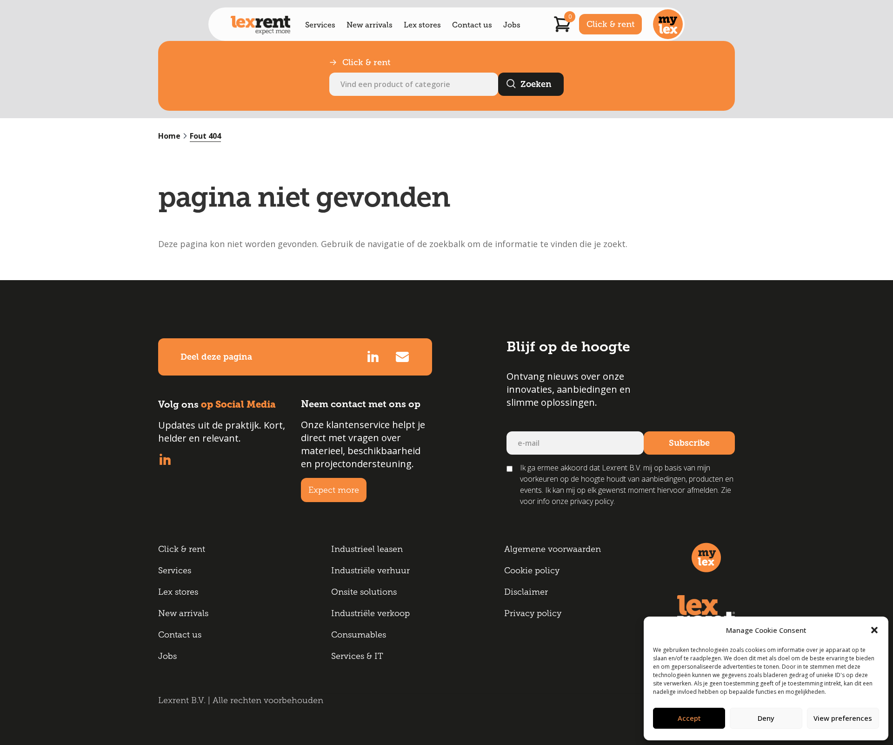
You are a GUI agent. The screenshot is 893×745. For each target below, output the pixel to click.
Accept (689, 718)
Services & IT (357, 656)
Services (320, 25)
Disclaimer (526, 592)
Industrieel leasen (367, 549)
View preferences (842, 718)
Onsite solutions (364, 592)
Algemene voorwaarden (552, 549)
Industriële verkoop (370, 613)
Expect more (333, 490)
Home (169, 136)
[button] (874, 630)
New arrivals (370, 25)
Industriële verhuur (370, 570)
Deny (766, 718)
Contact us (472, 25)
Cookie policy (532, 570)
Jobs (511, 25)
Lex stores (422, 25)
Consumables (358, 634)
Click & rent (610, 24)
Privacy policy (532, 613)
